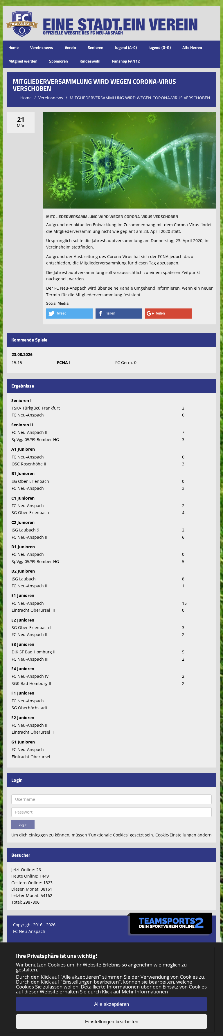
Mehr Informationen (145, 991)
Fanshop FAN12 (126, 61)
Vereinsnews (41, 47)
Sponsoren (58, 61)
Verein (70, 47)
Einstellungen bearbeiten (111, 1021)
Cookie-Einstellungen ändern (183, 835)
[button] (69, 313)
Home (13, 47)
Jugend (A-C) (126, 47)
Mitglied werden (22, 61)
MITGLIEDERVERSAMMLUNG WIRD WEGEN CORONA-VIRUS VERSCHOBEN (140, 98)
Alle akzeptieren (111, 1004)
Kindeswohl (90, 61)
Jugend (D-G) (159, 47)
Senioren (95, 47)
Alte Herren (192, 47)
